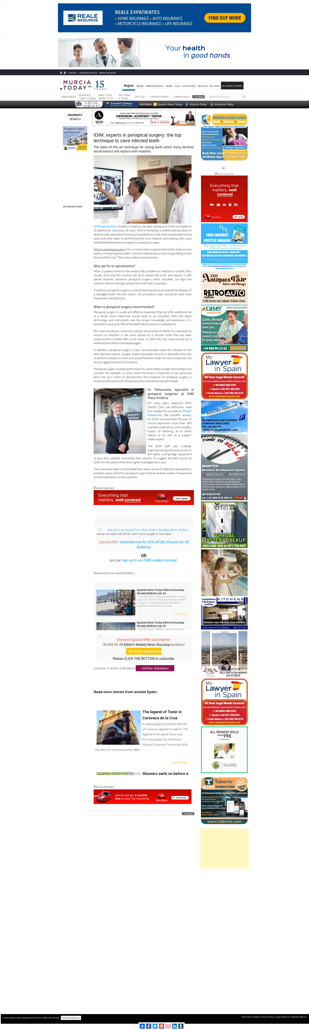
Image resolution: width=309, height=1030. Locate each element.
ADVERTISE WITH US (88, 73)
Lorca (177, 85)
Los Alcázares (189, 85)
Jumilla (168, 85)
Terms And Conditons (250, 1017)
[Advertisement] (224, 848)
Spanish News (182, 96)
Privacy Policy (268, 1017)
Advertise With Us (299, 1017)
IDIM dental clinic (105, 226)
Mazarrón (202, 85)
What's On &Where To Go (105, 97)
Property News (159, 96)
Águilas (140, 85)
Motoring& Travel (125, 97)
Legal (277, 1017)
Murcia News (69, 96)
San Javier (215, 85)
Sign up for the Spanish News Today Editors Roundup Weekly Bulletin (147, 530)
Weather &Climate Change (87, 97)
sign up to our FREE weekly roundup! (149, 560)
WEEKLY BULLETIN (107, 73)
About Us (286, 1017)
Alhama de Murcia (154, 85)
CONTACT (72, 73)
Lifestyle (139, 96)
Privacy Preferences (71, 1018)
